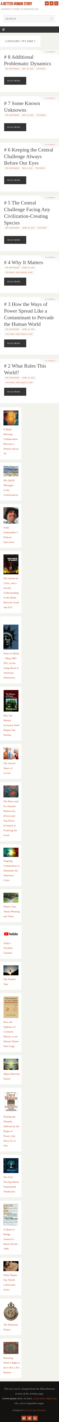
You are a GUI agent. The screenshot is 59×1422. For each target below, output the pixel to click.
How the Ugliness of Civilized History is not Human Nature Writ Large (11, 1034)
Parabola (28, 1410)
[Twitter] (52, 3)
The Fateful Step (24, 273)
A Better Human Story (16, 3)
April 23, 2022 (28, 378)
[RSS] (56, 3)
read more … (15, 81)
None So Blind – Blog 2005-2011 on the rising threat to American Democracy (11, 665)
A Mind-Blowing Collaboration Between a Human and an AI (11, 441)
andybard (14, 69)
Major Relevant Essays (11, 1076)
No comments (50, 52)
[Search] (51, 18)
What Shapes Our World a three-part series (10, 1282)
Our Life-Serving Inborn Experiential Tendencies (11, 1184)
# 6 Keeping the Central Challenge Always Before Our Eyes (28, 156)
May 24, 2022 (28, 69)
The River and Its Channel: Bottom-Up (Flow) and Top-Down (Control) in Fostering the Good (10, 818)
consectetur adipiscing (45, 1398)
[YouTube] (47, 3)
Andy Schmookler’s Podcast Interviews (10, 534)
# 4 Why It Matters (23, 262)
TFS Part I (41, 69)
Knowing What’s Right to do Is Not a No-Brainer (11, 1365)
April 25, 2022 (28, 228)
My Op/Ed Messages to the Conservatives (10, 487)
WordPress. (41, 1410)
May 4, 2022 (27, 168)
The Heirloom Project (10, 1327)
